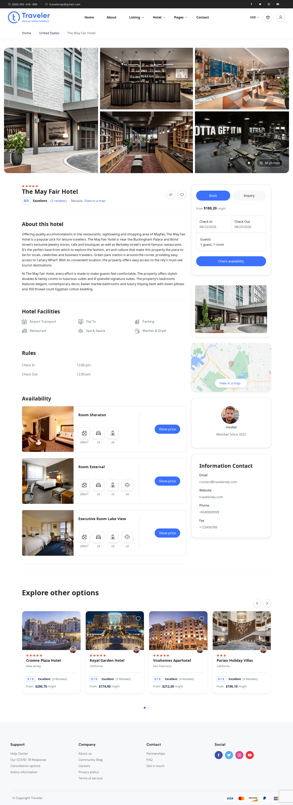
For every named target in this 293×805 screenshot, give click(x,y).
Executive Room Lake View (102, 518)
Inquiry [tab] (249, 195)
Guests (205, 239)
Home (89, 17)
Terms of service (90, 778)
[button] (268, 17)
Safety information (23, 772)
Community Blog (91, 760)
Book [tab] (213, 195)
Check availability (231, 261)
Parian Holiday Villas (235, 660)
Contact (202, 17)
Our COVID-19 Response (28, 760)
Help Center (19, 753)
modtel (231, 427)
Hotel (157, 17)
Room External (91, 466)
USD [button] (253, 17)
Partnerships (155, 753)
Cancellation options (25, 766)
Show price (167, 429)
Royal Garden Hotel (107, 660)
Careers (84, 766)
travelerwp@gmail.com (64, 4)
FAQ (149, 760)
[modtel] (73, 649)
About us (85, 753)
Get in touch (155, 766)
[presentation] (257, 603)
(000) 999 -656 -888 (24, 4)
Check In (206, 221)
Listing (134, 17)
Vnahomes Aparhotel (172, 660)
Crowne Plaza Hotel (43, 660)
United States (49, 33)
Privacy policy (89, 772)
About (111, 17)
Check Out (242, 221)
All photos (272, 163)
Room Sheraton (92, 414)
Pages (179, 17)
